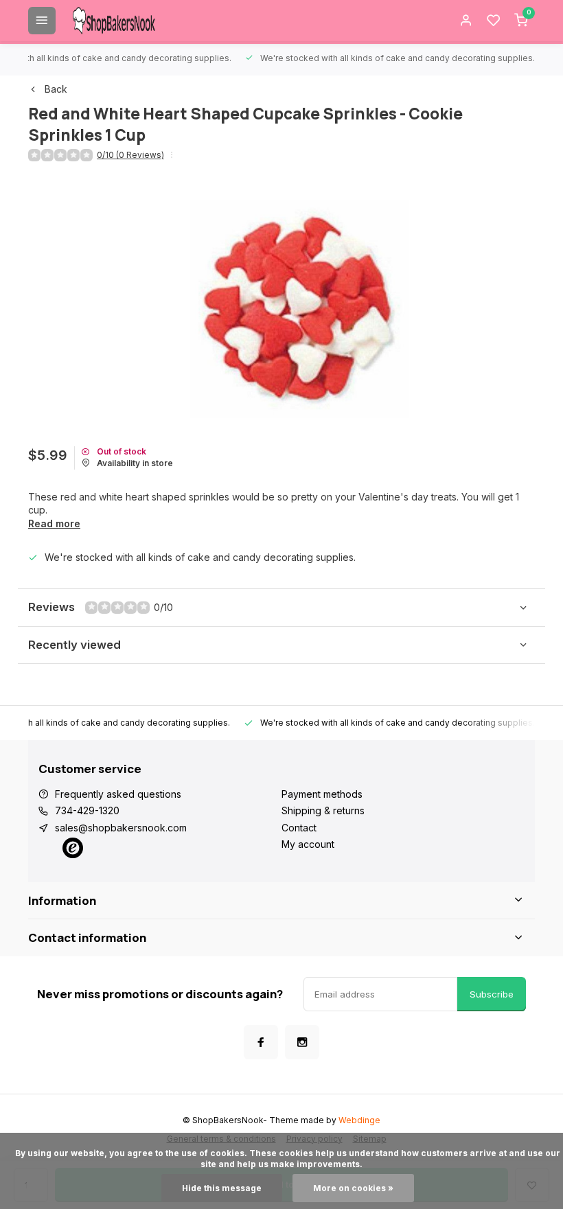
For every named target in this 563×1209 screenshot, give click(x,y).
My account (308, 844)
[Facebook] (261, 1042)
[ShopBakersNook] (114, 20)
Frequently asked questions (118, 794)
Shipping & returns (323, 810)
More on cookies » (353, 1188)
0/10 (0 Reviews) (130, 155)
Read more (54, 523)
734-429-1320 (87, 810)
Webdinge (359, 1120)
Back (56, 89)
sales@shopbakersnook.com (121, 827)
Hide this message (222, 1188)
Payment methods (322, 794)
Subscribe (492, 994)
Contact (299, 827)
